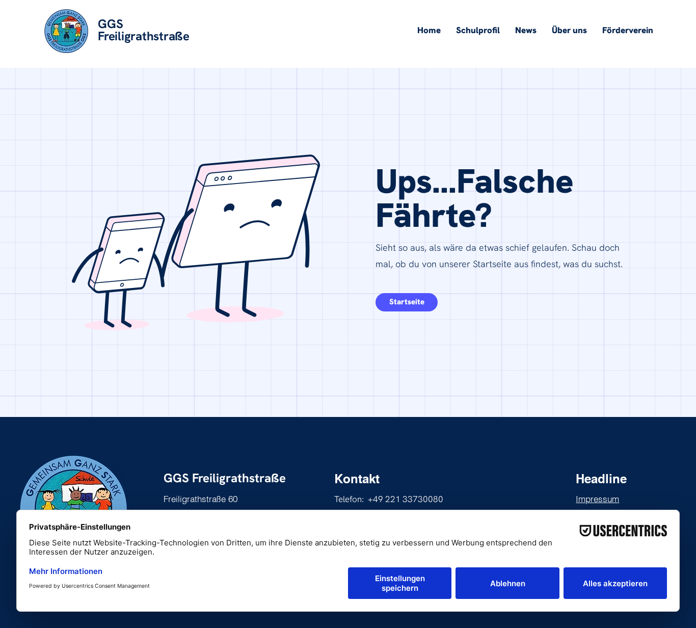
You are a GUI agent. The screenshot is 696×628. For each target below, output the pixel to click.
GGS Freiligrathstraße (225, 478)
